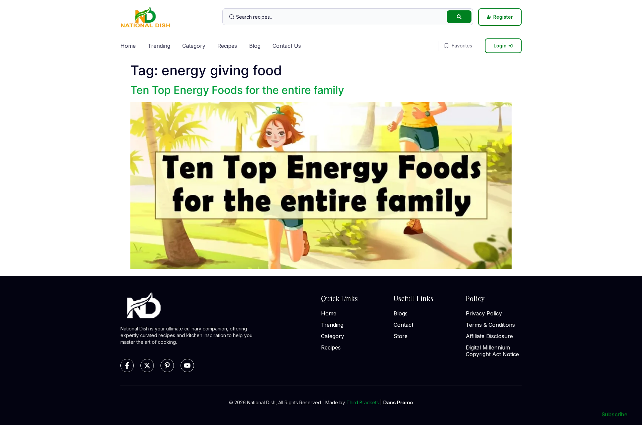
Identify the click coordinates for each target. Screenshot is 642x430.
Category (193, 45)
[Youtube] (187, 365)
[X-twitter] (147, 365)
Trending (159, 45)
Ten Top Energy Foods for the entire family (237, 90)
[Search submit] (459, 16)
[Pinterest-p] (167, 365)
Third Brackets (362, 402)
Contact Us (287, 45)
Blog (254, 45)
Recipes (227, 45)
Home (128, 45)
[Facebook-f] (127, 365)
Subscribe (614, 414)
